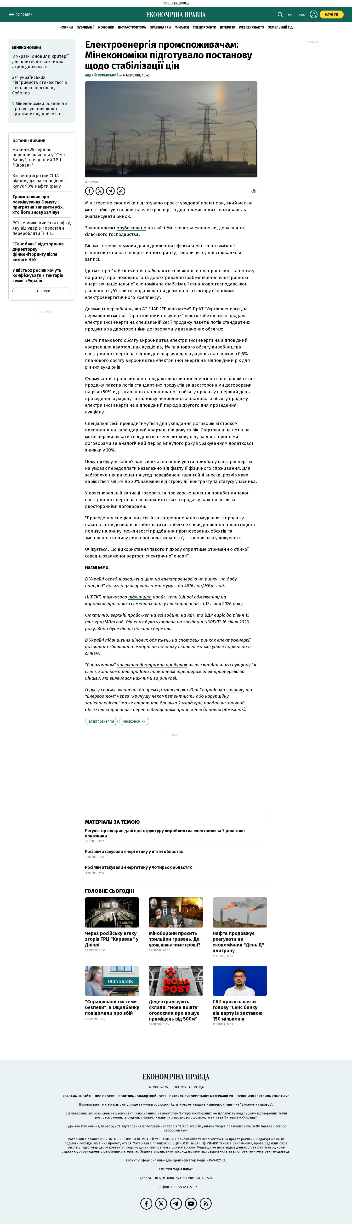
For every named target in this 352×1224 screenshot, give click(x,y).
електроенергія (101, 721)
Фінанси (182, 27)
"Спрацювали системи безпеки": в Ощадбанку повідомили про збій (112, 1007)
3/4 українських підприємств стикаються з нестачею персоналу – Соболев (39, 85)
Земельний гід (280, 27)
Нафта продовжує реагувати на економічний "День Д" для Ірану (238, 941)
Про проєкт (105, 1096)
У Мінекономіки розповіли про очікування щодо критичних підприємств (39, 108)
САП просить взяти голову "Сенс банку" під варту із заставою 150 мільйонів (237, 1010)
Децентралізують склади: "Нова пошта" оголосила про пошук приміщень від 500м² (174, 1010)
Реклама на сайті (76, 1096)
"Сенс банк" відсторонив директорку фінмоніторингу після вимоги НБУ (38, 251)
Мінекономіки (134, 721)
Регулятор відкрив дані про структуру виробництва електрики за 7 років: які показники (165, 833)
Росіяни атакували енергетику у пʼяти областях (134, 851)
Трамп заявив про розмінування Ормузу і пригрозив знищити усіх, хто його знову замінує (37, 204)
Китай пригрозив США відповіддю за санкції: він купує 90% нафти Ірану (39, 181)
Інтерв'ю (227, 27)
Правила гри (160, 27)
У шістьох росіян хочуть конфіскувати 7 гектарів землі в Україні (37, 275)
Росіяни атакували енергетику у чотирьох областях (138, 867)
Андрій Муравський (102, 75)
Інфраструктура (132, 27)
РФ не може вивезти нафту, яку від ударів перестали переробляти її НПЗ (41, 228)
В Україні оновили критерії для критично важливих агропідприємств (40, 61)
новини (66, 27)
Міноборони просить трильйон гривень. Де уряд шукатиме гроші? (175, 939)
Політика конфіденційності (142, 1096)
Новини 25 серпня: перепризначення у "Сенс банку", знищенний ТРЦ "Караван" (39, 157)
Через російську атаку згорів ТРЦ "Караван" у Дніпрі (111, 939)
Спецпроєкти (204, 27)
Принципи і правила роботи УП (263, 1096)
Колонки (106, 27)
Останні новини (28, 141)
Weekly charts (251, 27)
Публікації (85, 27)
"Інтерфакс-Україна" (195, 1113)
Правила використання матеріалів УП (201, 1096)
